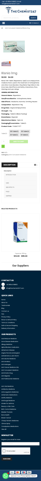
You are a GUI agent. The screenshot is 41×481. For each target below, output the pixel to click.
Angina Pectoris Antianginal (10, 353)
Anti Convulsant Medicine (13, 28)
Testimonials (5, 305)
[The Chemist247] (21, 10)
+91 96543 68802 (10, 1)
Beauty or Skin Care (7, 406)
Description (9, 165)
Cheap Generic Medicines (10, 421)
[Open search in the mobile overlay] (19, 18)
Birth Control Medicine (8, 409)
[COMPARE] (3, 146)
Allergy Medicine (6, 344)
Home (3, 300)
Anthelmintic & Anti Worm (10, 356)
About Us (4, 302)
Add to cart (18, 141)
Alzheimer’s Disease (7, 350)
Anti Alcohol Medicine (8, 359)
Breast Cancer (6, 418)
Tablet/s (4, 133)
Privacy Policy (5, 317)
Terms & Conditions (8, 323)
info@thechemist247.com (11, 4)
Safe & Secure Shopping (9, 325)
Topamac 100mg (20, 253)
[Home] (2, 28)
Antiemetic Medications (9, 395)
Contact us (5, 311)
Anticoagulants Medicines (10, 392)
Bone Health (5, 415)
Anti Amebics (5, 361)
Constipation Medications (9, 426)
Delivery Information (8, 328)
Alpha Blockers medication (10, 347)
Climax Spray (5, 423)
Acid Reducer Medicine (9, 339)
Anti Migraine (5, 376)
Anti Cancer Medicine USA (10, 367)
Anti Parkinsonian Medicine (10, 379)
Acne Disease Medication (9, 341)
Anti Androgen (6, 364)
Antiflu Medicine (6, 398)
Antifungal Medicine (8, 401)
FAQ (2, 314)
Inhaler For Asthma (7, 403)
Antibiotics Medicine (8, 389)
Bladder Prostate (6, 412)
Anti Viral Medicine (7, 386)
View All (3, 429)
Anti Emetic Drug (7, 373)
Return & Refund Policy (9, 320)
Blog (2, 308)
